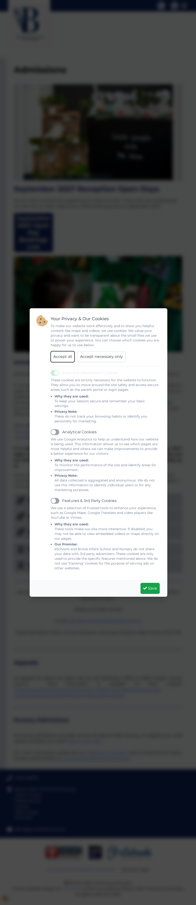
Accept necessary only (101, 356)
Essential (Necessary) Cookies (90, 373)
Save (152, 588)
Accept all (62, 356)
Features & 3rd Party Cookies (89, 500)
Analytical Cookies (79, 432)
